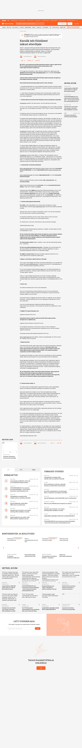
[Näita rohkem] (77, 20)
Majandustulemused (49, 501)
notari (41, 269)
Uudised (46, 482)
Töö (50, 27)
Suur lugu (12, 486)
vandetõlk (38, 186)
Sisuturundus (55, 27)
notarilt (31, 262)
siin (36, 79)
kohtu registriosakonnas (32, 264)
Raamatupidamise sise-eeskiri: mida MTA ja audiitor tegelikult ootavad (49, 587)
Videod (33, 27)
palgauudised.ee (14, 20)
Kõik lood (9, 27)
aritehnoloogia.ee (30, 20)
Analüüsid (12, 479)
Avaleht (4, 27)
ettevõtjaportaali (40, 72)
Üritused (22, 27)
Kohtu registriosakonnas (26, 337)
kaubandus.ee (37, 20)
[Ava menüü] (8, 20)
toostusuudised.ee (45, 20)
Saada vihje (62, 27)
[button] (21, 628)
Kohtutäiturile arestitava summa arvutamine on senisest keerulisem (68, 587)
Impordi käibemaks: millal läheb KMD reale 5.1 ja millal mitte (60, 498)
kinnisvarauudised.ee (71, 20)
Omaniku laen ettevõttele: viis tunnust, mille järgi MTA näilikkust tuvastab (71, 108)
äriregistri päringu (31, 368)
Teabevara (39, 27)
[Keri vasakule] (3, 452)
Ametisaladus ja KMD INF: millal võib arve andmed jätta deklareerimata (71, 90)
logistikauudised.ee (54, 20)
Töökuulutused (66, 604)
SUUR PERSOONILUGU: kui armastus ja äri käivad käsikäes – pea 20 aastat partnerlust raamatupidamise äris (20, 489)
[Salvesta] (37, 479)
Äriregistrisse (23, 103)
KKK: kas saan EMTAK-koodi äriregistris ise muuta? (58, 503)
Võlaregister (45, 27)
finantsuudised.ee (22, 20)
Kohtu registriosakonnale (26, 168)
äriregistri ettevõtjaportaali (54, 170)
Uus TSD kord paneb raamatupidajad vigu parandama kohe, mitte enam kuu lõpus (30, 609)
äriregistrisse (44, 106)
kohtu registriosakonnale (39, 206)
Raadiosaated (28, 27)
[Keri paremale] (16, 452)
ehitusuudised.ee (62, 20)
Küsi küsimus (15, 27)
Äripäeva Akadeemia (11, 554)
